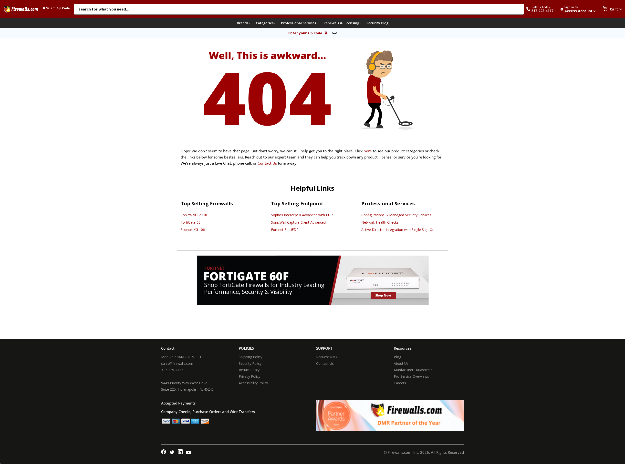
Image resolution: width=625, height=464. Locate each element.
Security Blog (377, 23)
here (368, 150)
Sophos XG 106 (193, 229)
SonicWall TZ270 (194, 215)
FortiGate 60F (191, 222)
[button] (542, 9)
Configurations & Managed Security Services (396, 215)
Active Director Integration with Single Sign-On (397, 229)
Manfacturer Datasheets (413, 369)
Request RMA (327, 357)
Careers (400, 383)
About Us (401, 363)
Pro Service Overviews (411, 376)
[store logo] (20, 9)
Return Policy (249, 369)
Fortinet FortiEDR (285, 229)
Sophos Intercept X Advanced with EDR (302, 215)
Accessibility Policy (253, 383)
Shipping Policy (250, 357)
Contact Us (267, 163)
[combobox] (299, 9)
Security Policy (250, 363)
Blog (397, 357)
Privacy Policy (249, 376)
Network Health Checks (379, 222)
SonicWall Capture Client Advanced (298, 222)
